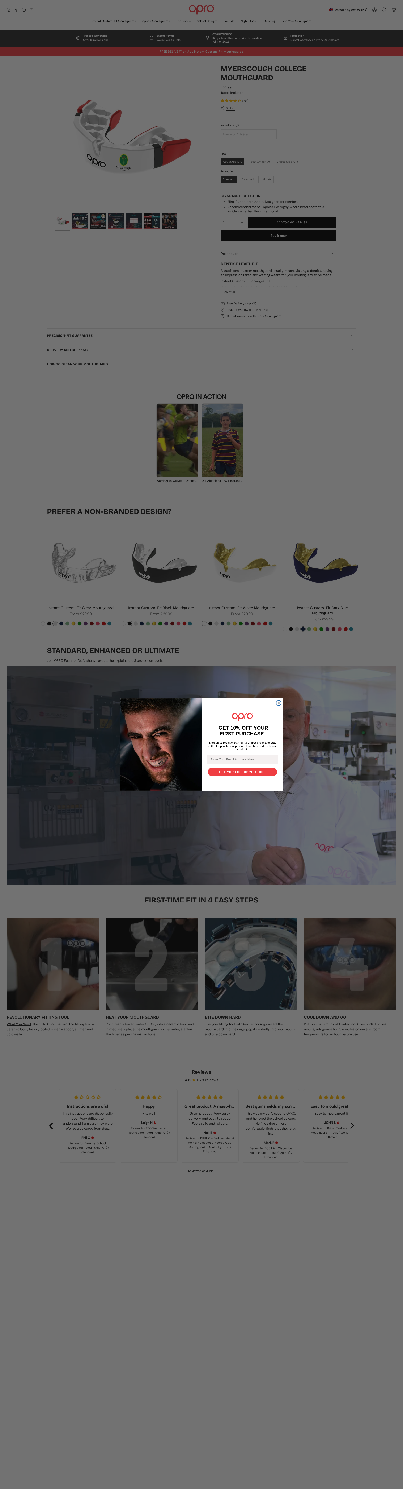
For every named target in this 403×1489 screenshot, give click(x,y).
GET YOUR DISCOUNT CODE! (242, 772)
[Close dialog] (278, 703)
